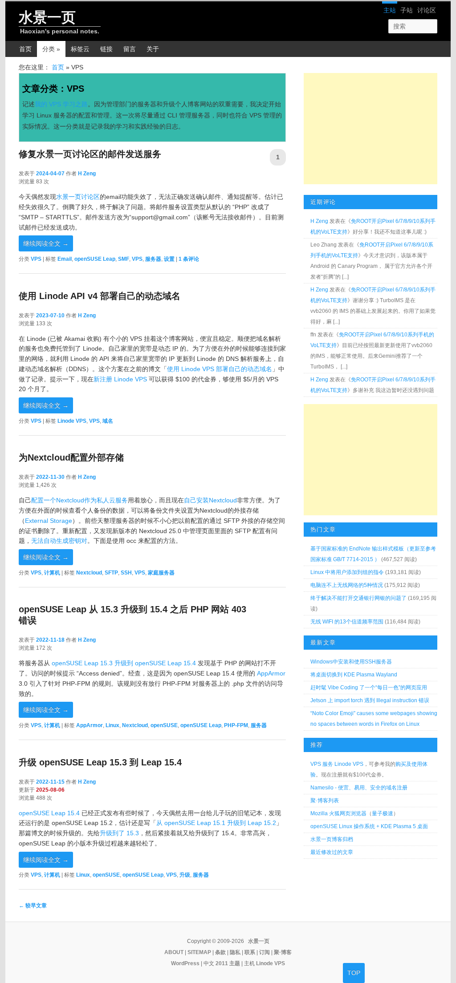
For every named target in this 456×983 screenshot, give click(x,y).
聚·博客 (283, 952)
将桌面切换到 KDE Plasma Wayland (353, 675)
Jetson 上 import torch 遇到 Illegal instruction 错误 (369, 700)
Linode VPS (71, 421)
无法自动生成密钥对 (59, 540)
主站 (389, 10)
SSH (126, 573)
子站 (406, 10)
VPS (36, 259)
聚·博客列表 (324, 800)
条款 (220, 952)
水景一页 (47, 17)
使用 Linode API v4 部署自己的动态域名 (99, 296)
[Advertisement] (370, 128)
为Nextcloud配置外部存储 (71, 457)
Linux (112, 725)
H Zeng (87, 173)
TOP (353, 972)
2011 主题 (228, 963)
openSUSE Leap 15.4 (49, 813)
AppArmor (271, 673)
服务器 (153, 259)
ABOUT (173, 952)
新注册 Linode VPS (120, 379)
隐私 (235, 952)
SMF (123, 259)
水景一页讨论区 (78, 196)
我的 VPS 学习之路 (61, 104)
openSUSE (164, 725)
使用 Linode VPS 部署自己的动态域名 (219, 368)
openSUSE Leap (94, 259)
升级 (184, 875)
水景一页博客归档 (331, 839)
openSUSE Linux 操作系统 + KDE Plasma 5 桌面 (369, 826)
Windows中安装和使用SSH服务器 (351, 662)
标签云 (80, 49)
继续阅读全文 (46, 243)
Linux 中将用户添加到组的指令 (347, 572)
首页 (25, 49)
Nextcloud (89, 573)
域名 (107, 421)
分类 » (51, 49)
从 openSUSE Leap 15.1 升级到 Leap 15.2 (216, 822)
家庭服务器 (161, 573)
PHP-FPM (236, 725)
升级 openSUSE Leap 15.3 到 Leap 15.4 (100, 762)
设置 (169, 259)
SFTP (111, 573)
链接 (106, 49)
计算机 (52, 573)
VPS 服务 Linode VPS (336, 764)
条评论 (189, 259)
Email (64, 259)
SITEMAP (199, 952)
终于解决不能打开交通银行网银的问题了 (358, 598)
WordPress (185, 963)
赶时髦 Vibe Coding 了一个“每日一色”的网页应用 (368, 687)
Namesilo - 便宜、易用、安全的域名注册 (358, 788)
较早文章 (33, 905)
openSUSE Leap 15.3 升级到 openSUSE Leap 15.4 (124, 663)
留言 (129, 49)
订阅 (264, 952)
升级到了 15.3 (119, 833)
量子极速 (382, 813)
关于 (153, 49)
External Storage (48, 520)
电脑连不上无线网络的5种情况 (346, 585)
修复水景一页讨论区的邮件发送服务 (90, 154)
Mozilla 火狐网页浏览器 (338, 813)
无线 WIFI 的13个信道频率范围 (346, 622)
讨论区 (426, 10)
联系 (249, 952)
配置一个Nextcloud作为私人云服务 (79, 500)
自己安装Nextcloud (210, 500)
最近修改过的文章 (331, 852)
